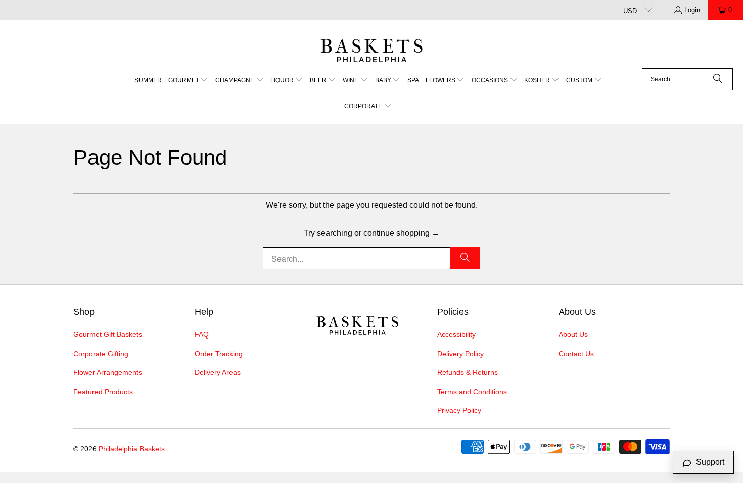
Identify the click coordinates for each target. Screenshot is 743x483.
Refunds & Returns (467, 372)
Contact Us (576, 354)
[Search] (718, 79)
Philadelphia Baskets (132, 449)
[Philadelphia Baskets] (372, 46)
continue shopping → (401, 233)
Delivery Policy (460, 354)
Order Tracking (219, 354)
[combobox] (687, 79)
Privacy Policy (459, 410)
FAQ (202, 334)
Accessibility (456, 334)
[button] (188, 81)
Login (692, 10)
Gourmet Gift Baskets (107, 334)
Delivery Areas (218, 372)
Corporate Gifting (100, 354)
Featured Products (103, 392)
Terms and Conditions (472, 392)
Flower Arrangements (107, 372)
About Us (573, 334)
